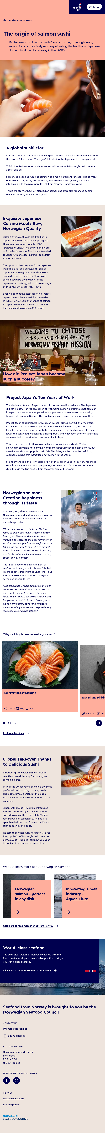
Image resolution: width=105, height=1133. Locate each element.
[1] (8, 723)
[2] (11, 723)
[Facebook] (6, 1080)
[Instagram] (16, 1080)
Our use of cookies (13, 1098)
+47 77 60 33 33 (16, 1036)
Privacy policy (11, 1104)
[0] (4, 723)
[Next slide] (99, 723)
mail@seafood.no (17, 1028)
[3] (15, 723)
